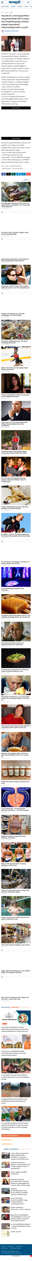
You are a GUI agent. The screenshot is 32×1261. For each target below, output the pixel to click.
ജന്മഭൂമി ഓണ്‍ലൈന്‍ (11, 31)
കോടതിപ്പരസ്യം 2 (6, 1144)
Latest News (5, 6)
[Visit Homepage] (14, 2)
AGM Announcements (15, 1248)
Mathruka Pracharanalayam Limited (10, 1251)
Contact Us (10, 1246)
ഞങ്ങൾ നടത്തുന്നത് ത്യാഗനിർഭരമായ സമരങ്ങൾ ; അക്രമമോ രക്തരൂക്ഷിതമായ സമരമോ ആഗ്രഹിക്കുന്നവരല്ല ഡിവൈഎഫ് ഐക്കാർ (20, 1183)
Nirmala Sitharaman (15, 166)
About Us (3, 1246)
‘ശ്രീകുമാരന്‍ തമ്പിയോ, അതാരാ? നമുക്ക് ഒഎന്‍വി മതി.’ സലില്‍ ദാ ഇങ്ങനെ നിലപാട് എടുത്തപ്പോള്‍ (20, 1165)
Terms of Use (19, 1246)
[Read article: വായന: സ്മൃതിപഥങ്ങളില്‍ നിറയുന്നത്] (5, 1174)
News (7, 12)
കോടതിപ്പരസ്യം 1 (6, 1140)
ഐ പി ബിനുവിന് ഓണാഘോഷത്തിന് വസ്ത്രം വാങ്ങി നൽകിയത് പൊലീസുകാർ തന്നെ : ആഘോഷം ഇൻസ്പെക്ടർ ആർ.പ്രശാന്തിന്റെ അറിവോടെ (20, 1203)
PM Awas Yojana (6, 168)
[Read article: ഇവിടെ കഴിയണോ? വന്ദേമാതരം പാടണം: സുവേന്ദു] (5, 1210)
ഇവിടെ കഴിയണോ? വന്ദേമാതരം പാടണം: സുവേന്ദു (20, 1208)
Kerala (20, 6)
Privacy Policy (4, 1248)
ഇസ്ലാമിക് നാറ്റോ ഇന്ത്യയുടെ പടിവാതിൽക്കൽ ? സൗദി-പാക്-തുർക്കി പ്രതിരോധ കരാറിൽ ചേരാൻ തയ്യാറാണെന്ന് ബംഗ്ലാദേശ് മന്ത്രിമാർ (21, 1219)
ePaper (13, 6)
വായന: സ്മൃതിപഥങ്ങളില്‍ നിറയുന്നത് (19, 1173)
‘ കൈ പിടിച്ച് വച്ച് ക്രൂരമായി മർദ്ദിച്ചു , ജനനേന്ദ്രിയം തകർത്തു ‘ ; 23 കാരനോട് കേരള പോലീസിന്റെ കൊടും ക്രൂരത (20, 1157)
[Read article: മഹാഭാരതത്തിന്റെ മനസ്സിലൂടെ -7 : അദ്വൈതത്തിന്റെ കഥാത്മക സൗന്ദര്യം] (5, 1226)
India (26, 6)
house (7, 166)
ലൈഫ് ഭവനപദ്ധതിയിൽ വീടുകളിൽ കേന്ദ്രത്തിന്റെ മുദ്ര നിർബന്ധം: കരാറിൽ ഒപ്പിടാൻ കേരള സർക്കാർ (13, 1053)
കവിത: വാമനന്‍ (16, 1232)
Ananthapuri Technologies (15, 1253)
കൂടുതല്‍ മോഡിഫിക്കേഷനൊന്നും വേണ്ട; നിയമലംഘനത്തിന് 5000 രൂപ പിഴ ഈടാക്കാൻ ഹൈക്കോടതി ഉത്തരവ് (19, 1192)
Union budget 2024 (17, 168)
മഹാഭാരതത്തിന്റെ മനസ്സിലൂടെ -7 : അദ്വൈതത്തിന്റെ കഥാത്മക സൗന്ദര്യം (20, 1226)
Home (2, 12)
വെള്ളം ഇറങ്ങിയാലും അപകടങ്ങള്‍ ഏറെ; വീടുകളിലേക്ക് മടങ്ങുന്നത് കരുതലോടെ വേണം (14, 1101)
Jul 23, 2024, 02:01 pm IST (8, 33)
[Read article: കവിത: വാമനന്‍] (5, 1234)
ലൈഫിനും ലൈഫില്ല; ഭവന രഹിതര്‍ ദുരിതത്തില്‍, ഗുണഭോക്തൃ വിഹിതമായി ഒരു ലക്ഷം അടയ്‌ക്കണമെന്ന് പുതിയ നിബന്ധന (15, 1029)
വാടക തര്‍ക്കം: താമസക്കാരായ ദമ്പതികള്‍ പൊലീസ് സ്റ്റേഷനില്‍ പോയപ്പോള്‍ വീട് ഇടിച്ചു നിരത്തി (15, 1077)
